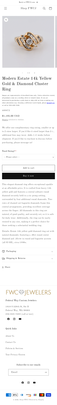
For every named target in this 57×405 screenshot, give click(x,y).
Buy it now (28, 176)
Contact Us (11, 342)
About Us (10, 336)
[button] (5, 8)
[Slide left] (22, 73)
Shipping (5, 119)
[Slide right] (35, 73)
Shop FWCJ (24, 400)
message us (51, 103)
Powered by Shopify (36, 400)
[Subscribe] (45, 372)
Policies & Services (14, 348)
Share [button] (7, 267)
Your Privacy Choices (15, 355)
